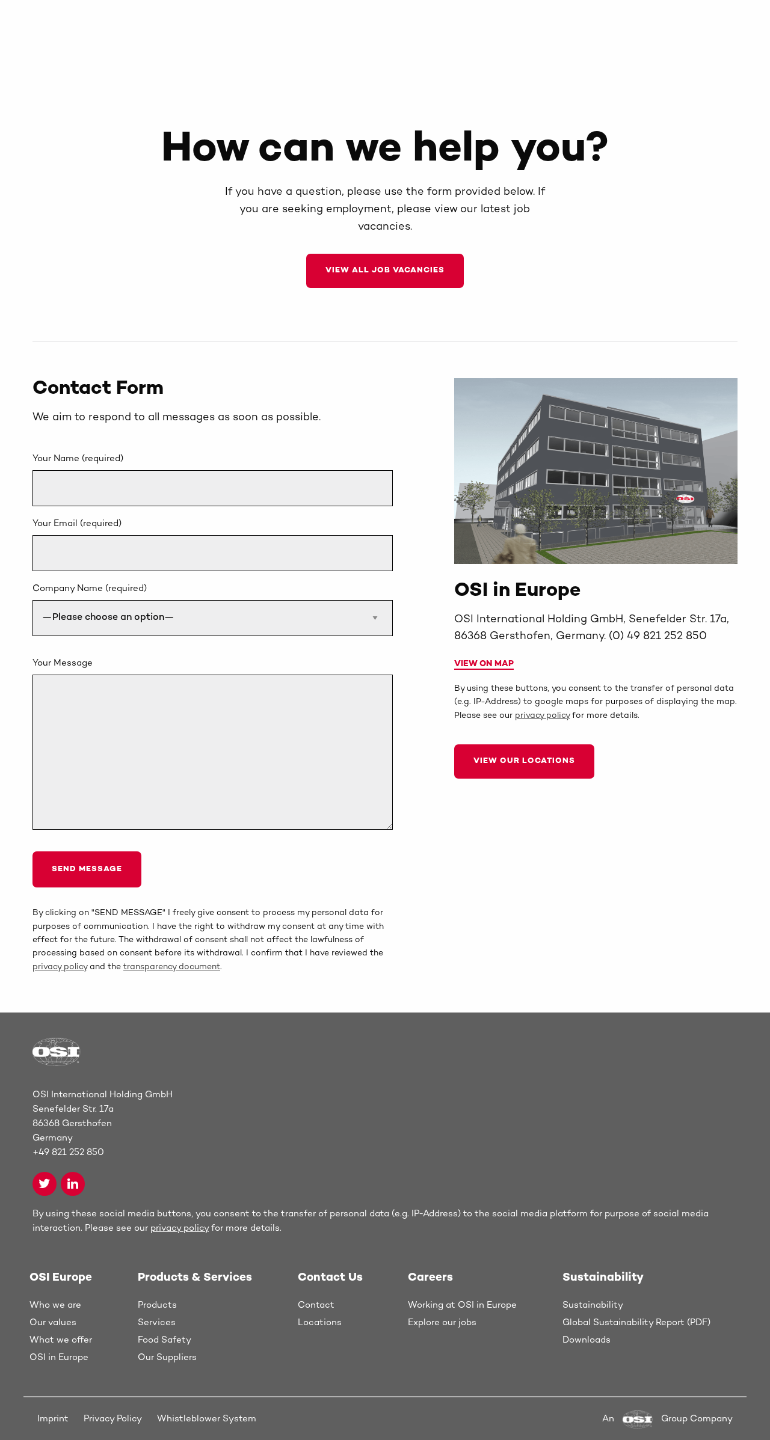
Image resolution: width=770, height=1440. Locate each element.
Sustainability (592, 1305)
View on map (484, 664)
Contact (316, 1305)
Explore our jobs (442, 1323)
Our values (52, 1323)
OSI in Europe (58, 1357)
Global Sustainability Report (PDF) (636, 1323)
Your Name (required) (77, 459)
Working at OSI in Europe (462, 1305)
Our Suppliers (167, 1357)
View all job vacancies (385, 270)
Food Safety (164, 1340)
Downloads (586, 1340)
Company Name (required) (89, 588)
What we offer (60, 1340)
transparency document (171, 967)
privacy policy (59, 967)
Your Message (62, 663)
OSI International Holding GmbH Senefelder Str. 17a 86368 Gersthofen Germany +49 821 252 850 (102, 1123)
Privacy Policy (113, 1419)
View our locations (524, 761)
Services (157, 1323)
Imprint (53, 1419)
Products (157, 1305)
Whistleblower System (206, 1419)
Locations (320, 1323)
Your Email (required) (77, 524)
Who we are (55, 1305)
